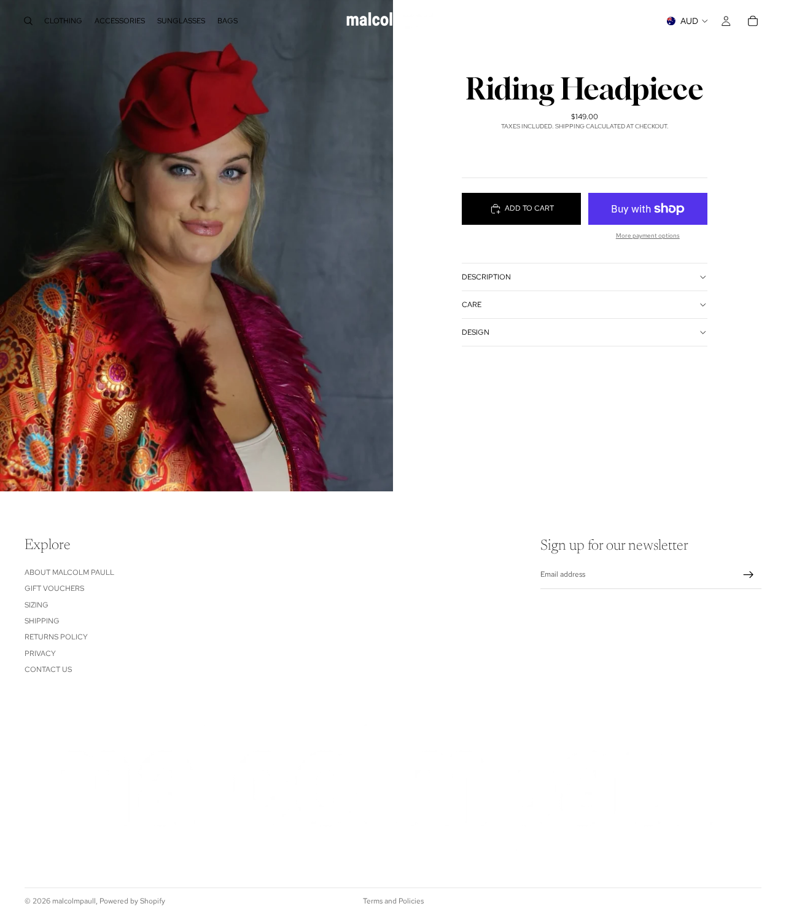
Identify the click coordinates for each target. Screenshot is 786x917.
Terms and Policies (393, 901)
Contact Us (48, 669)
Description (486, 276)
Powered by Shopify (132, 901)
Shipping (42, 621)
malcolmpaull (74, 901)
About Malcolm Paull (69, 572)
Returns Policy (56, 637)
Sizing (37, 605)
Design (475, 332)
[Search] (28, 20)
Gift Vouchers (54, 588)
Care (471, 304)
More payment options (648, 236)
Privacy (40, 653)
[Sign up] (748, 575)
